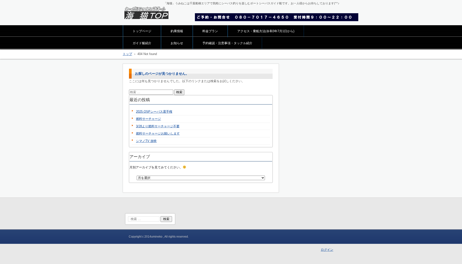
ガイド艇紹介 (142, 43)
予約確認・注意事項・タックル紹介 (227, 43)
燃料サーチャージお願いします (158, 133)
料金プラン (210, 31)
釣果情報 (177, 31)
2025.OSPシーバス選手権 (154, 111)
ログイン (327, 250)
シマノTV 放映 (146, 141)
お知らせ (177, 43)
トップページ (142, 31)
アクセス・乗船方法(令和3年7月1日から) (265, 31)
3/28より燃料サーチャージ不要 (158, 126)
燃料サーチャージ (148, 119)
